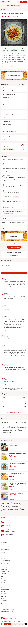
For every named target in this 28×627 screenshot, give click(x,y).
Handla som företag (5, 549)
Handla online (4, 542)
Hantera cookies (4, 613)
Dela (11, 66)
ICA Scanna (3, 556)
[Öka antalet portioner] (26, 84)
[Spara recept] (7, 444)
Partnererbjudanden (5, 571)
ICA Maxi (2, 587)
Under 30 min (5, 50)
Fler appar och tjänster (5, 560)
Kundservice (4, 603)
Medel (22, 50)
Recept (4, 9)
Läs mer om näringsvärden (13, 412)
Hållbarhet (3, 596)
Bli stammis (3, 566)
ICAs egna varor (4, 578)
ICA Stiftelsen (3, 598)
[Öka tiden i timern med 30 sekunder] (10, 197)
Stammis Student (4, 567)
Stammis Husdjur (4, 569)
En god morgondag (5, 600)
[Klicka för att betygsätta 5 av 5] (18, 256)
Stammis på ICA (4, 563)
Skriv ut (5, 66)
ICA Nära (3, 582)
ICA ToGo (3, 558)
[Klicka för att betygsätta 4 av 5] (16, 256)
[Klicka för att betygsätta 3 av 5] (14, 256)
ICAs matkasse (4, 544)
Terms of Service (13, 389)
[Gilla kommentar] (5, 289)
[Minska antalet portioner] (17, 84)
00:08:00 (7, 196)
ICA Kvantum (3, 586)
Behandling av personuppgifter (7, 611)
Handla (2, 540)
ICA (2, 576)
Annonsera (3, 591)
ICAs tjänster (4, 552)
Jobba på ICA (3, 593)
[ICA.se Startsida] (9, 2)
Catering (2, 545)
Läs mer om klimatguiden (13, 436)
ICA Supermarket (4, 584)
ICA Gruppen (3, 580)
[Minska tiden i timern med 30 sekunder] (3, 197)
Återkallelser (3, 607)
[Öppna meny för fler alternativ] (7, 446)
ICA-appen (3, 555)
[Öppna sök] (18, 2)
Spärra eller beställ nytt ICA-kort (7, 609)
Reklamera (3, 606)
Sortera (24, 261)
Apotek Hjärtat (4, 547)
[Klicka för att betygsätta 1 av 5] (10, 256)
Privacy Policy (22, 388)
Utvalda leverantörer (5, 589)
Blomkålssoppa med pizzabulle (16, 493)
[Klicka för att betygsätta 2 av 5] (12, 256)
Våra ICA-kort (3, 573)
